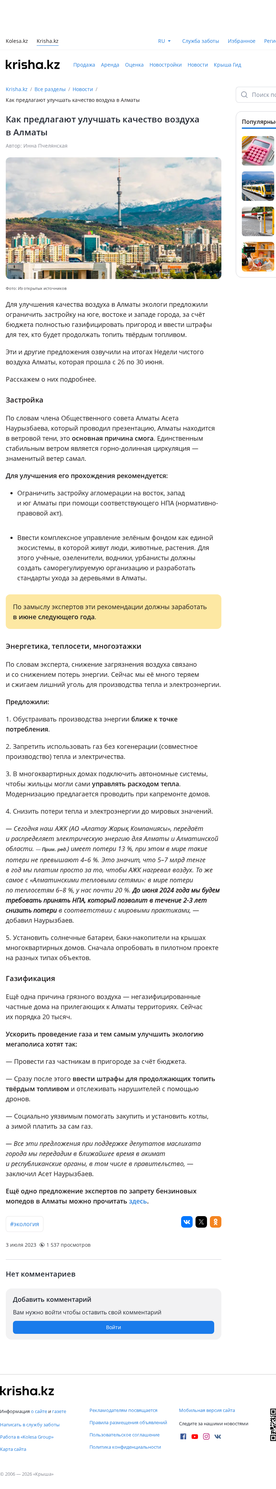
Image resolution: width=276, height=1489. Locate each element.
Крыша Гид (227, 64)
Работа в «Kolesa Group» (27, 1437)
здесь (138, 1201)
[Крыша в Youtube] (194, 1436)
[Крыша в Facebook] (183, 1436)
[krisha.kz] (27, 1390)
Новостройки (166, 64)
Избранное (242, 40)
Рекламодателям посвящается (123, 1410)
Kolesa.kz (17, 41)
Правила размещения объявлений (128, 1422)
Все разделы (50, 89)
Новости (198, 64)
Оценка (134, 64)
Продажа (84, 64)
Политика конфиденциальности (125, 1447)
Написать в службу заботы (30, 1424)
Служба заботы (200, 40)
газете (59, 1411)
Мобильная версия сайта (207, 1410)
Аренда (110, 64)
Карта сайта (13, 1449)
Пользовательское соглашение (124, 1434)
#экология (24, 1224)
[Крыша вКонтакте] (217, 1436)
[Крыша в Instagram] (206, 1436)
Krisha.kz (17, 89)
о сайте (39, 1411)
